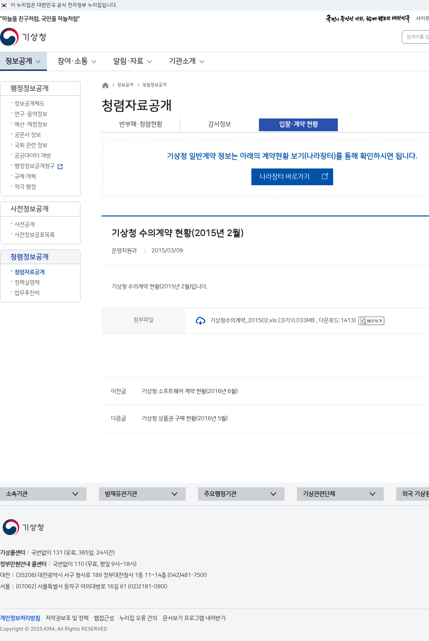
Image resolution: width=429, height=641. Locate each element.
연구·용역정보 (30, 114)
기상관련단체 (319, 494)
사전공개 (24, 224)
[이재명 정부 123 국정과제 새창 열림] (368, 19)
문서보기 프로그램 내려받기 (194, 618)
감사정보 (219, 124)
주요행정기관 (220, 494)
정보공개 (18, 61)
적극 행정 (25, 187)
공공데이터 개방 (32, 156)
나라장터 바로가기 (285, 177)
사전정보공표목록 (34, 235)
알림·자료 (128, 61)
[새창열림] (371, 320)
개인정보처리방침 (20, 618)
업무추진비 (27, 293)
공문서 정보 (27, 135)
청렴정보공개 (154, 85)
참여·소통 (73, 61)
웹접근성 (104, 618)
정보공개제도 (29, 104)
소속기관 (16, 494)
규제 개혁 (25, 177)
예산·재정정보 (30, 124)
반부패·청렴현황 (140, 124)
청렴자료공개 (29, 272)
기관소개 (182, 61)
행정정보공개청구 (34, 166)
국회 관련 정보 (30, 145)
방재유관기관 (121, 494)
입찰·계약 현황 (298, 124)
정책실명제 (27, 283)
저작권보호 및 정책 (67, 618)
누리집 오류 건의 (138, 618)
